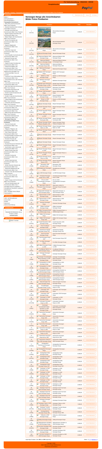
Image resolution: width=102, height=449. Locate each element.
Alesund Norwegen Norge (59, 53)
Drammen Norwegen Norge (59, 203)
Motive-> (6, 17)
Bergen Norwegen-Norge (59, 134)
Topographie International (23, 12)
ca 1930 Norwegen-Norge (59, 172)
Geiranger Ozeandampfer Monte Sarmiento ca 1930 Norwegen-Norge (59, 258)
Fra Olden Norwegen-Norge (59, 242)
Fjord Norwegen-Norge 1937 (60, 238)
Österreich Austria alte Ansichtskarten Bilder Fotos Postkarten (11, 125)
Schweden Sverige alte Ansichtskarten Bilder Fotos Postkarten (11, 157)
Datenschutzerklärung (9, 204)
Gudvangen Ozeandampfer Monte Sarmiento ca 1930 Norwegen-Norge (59, 307)
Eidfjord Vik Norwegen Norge (60, 215)
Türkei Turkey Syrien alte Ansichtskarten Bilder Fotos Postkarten (11, 176)
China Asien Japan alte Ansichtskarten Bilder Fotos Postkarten (11, 51)
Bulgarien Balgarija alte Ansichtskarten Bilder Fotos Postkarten (11, 47)
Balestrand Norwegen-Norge (60, 68)
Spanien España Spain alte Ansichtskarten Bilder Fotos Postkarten (11, 152)
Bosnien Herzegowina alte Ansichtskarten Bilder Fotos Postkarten (11, 42)
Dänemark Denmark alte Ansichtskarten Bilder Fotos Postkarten (11, 60)
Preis (79, 24)
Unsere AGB (7, 199)
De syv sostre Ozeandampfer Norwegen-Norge (59, 181)
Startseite (7, 12)
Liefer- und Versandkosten (10, 198)
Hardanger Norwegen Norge (59, 400)
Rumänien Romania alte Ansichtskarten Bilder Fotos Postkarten (11, 140)
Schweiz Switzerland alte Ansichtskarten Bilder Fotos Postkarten (11, 162)
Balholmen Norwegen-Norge (59, 80)
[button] (78, 15)
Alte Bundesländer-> (9, 18)
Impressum (7, 203)
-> (11, 22)
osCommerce (54, 446)
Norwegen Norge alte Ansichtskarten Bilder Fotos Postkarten (47, 12)
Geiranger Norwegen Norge (59, 253)
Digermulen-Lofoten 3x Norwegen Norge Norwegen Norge (59, 187)
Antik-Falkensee (45, 445)
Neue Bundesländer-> (9, 20)
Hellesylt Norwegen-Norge (59, 419)
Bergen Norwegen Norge (59, 103)
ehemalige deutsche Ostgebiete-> (12, 186)
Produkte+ (49, 24)
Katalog (13, 12)
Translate (16, 220)
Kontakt (6, 201)
